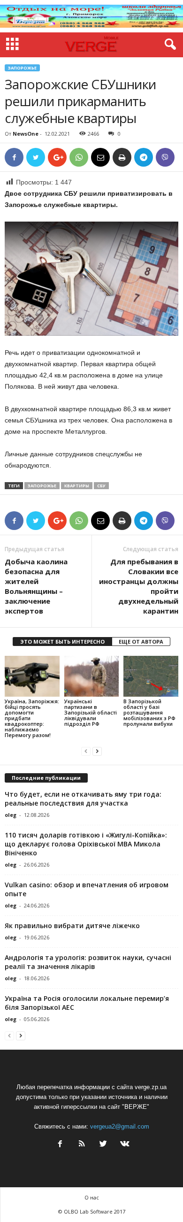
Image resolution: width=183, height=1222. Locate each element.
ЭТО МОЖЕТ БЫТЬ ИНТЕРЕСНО (62, 641)
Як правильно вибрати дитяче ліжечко (72, 925)
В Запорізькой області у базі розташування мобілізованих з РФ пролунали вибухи (149, 712)
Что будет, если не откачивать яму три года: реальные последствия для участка (83, 798)
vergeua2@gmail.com (119, 1126)
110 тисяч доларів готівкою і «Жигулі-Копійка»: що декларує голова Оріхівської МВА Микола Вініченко (86, 843)
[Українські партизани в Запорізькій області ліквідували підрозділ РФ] (91, 676)
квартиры (76, 486)
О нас (91, 1197)
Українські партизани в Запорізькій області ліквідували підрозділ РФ (90, 712)
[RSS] (81, 1144)
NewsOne (25, 133)
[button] (168, 44)
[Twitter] (103, 1144)
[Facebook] (60, 1144)
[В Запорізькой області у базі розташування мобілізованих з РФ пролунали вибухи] (150, 676)
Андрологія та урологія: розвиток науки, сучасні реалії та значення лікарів (88, 962)
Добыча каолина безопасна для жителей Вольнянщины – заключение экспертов (36, 586)
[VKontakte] (124, 1144)
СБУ (101, 486)
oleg (10, 814)
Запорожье (22, 68)
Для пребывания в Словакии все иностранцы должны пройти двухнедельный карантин (138, 586)
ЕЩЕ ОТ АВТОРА (141, 641)
